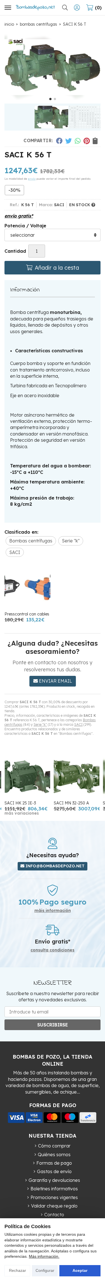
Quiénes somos (54, 1154)
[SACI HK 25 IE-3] (27, 776)
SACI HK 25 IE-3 (20, 803)
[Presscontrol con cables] (27, 587)
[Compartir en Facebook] (59, 140)
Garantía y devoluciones (54, 1180)
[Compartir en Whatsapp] (78, 140)
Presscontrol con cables (26, 614)
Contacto (54, 1214)
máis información (52, 910)
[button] (50, 99)
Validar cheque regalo (54, 1206)
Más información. (44, 1256)
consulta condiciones (52, 950)
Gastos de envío (54, 1171)
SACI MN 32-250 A (71, 803)
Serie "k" (40, 724)
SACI (78, 724)
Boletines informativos (54, 1188)
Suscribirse (52, 1025)
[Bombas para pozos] (35, 7)
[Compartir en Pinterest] (86, 140)
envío (32, 179)
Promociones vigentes (54, 1197)
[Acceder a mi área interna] (76, 7)
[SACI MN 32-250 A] (77, 776)
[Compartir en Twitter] (68, 140)
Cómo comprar (54, 1146)
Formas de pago (54, 1163)
